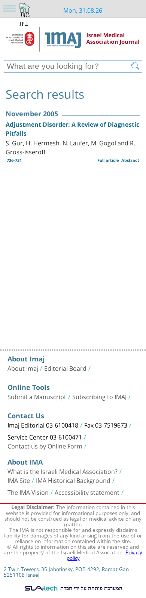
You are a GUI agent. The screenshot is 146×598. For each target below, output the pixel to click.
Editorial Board (65, 367)
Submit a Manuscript (36, 396)
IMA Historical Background (73, 479)
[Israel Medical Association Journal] (73, 42)
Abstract (130, 160)
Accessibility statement (87, 491)
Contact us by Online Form (44, 445)
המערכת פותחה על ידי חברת (90, 588)
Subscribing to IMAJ (99, 396)
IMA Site (18, 479)
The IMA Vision (28, 491)
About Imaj (22, 367)
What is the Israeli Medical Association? (62, 470)
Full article (108, 160)
